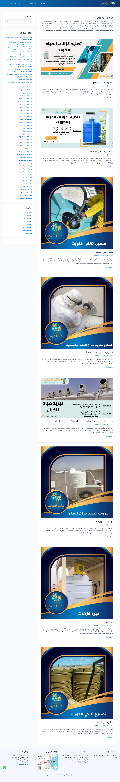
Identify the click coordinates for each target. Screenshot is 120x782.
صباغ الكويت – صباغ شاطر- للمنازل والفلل (21, 56)
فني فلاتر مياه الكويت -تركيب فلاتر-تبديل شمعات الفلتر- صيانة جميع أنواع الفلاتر (19, 75)
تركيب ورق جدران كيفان (26, 119)
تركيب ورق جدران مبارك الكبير (24, 101)
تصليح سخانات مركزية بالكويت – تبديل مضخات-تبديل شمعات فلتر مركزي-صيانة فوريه (19, 70)
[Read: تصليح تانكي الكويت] (77, 683)
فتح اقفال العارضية (27, 87)
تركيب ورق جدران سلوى (26, 122)
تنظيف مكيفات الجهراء (26, 195)
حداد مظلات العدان (27, 174)
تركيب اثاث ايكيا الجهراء (26, 166)
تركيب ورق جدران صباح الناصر (24, 136)
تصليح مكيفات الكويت (26, 189)
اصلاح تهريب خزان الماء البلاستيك (99, 352)
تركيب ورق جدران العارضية (25, 145)
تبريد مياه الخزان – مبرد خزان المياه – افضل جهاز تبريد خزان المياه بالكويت (82, 421)
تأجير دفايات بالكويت (26, 192)
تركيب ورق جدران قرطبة (26, 95)
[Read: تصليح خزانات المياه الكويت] (77, 59)
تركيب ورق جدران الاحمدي (25, 98)
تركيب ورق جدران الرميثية (25, 116)
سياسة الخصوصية (23, 764)
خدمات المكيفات (27, 230)
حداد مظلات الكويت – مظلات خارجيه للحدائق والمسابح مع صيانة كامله (20, 65)
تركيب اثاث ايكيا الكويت (26, 157)
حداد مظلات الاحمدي (26, 183)
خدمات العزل (28, 224)
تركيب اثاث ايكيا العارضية (25, 172)
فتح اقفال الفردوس (26, 90)
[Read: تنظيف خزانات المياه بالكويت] (77, 128)
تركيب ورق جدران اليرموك (25, 113)
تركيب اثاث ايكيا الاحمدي (25, 169)
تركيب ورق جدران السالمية (25, 104)
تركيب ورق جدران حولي (26, 110)
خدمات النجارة (28, 233)
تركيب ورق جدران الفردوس (25, 151)
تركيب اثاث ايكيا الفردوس (25, 160)
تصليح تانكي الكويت (104, 722)
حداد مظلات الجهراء (26, 177)
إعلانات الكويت (28, 212)
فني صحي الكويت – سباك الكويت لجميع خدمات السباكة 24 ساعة (19, 38)
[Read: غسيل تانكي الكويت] (77, 212)
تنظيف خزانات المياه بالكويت (101, 152)
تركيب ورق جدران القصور (25, 131)
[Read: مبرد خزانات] (77, 582)
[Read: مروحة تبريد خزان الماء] (77, 482)
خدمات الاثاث (28, 215)
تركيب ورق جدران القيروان (25, 139)
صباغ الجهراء (28, 148)
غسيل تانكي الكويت (104, 252)
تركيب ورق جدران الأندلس (25, 142)
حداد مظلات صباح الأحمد (25, 79)
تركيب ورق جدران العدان (25, 107)
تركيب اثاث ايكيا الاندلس (25, 163)
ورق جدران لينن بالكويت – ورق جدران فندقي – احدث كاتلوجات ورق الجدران (20, 43)
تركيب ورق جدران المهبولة (25, 133)
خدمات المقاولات (27, 227)
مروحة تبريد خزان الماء (103, 522)
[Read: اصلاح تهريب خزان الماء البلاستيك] (77, 313)
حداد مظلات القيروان (26, 180)
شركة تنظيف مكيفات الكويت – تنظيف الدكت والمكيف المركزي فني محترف (20, 53)
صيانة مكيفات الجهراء (26, 198)
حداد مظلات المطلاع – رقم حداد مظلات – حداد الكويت (19, 83)
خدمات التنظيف (28, 218)
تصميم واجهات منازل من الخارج (23, 154)
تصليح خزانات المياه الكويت (101, 83)
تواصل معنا (25, 762)
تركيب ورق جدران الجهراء (25, 128)
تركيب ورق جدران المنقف (25, 93)
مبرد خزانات (108, 622)
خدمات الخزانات (109, 86)
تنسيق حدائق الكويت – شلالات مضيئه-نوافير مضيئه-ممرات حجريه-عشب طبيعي (20, 48)
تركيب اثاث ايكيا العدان (26, 186)
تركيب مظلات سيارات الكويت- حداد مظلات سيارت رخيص (19, 60)
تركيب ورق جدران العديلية (25, 125)
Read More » (109, 98)
